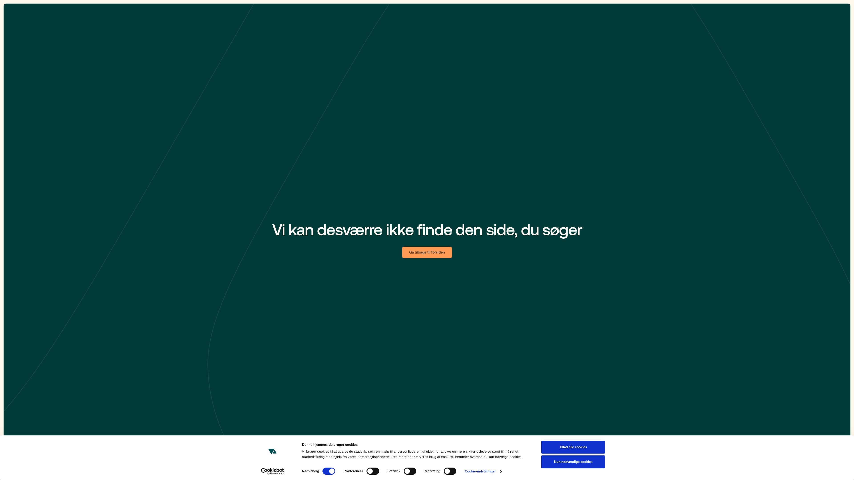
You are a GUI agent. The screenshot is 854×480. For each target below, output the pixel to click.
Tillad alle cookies (573, 447)
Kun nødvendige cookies (573, 462)
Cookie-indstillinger (480, 471)
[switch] (373, 471)
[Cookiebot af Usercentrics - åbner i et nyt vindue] (272, 471)
